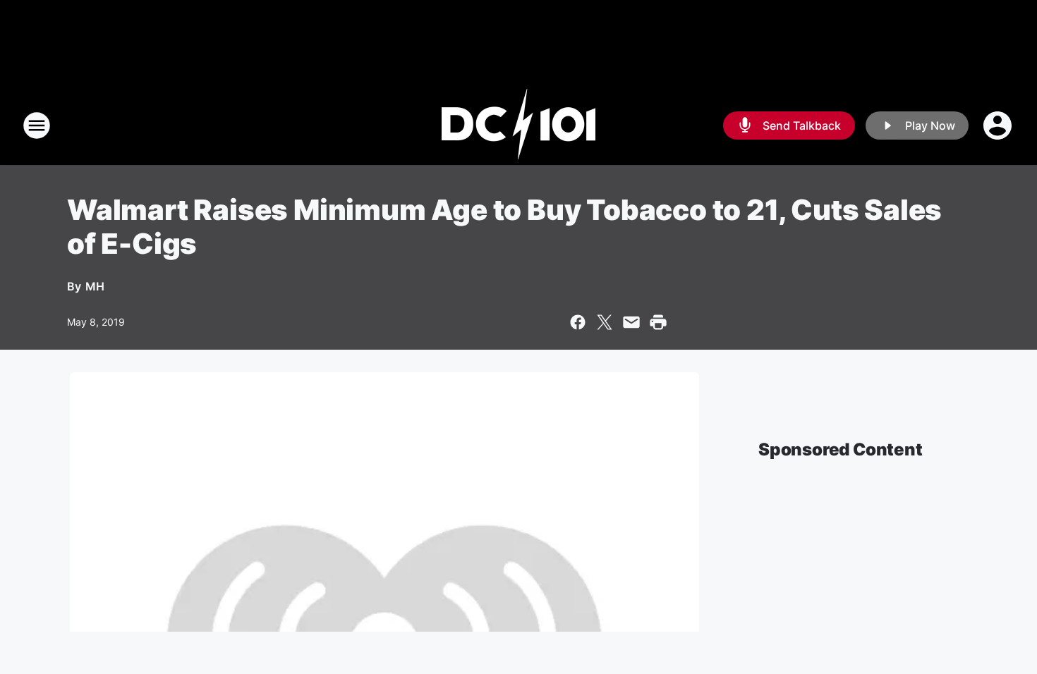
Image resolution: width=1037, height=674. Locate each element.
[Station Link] (518, 125)
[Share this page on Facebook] (578, 322)
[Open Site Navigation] (37, 125)
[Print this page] (658, 322)
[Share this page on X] (604, 322)
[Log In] (998, 125)
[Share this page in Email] (631, 322)
